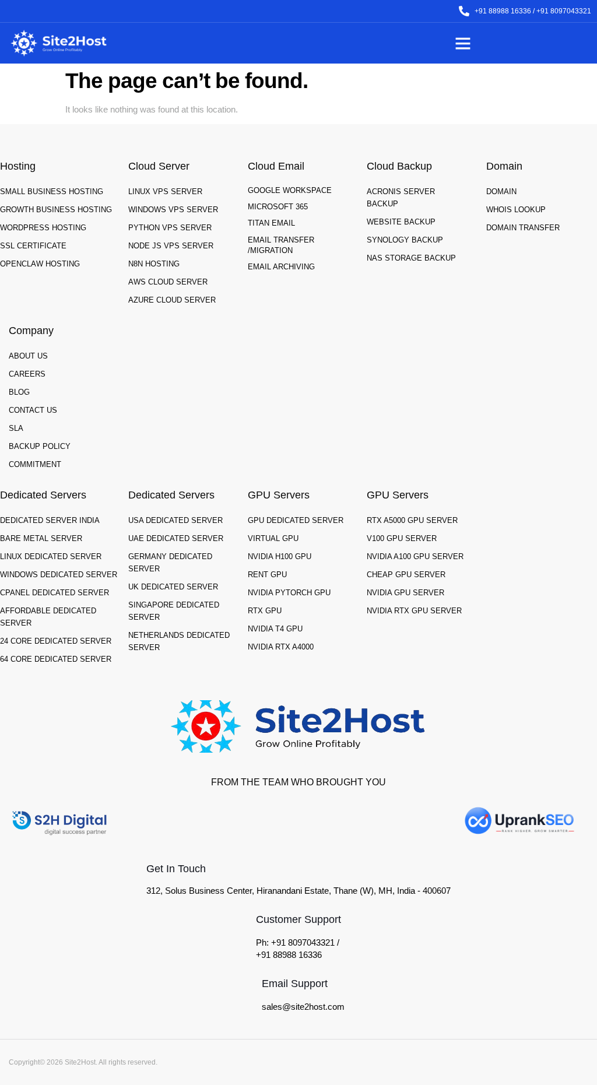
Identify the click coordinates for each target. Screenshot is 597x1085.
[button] (463, 43)
